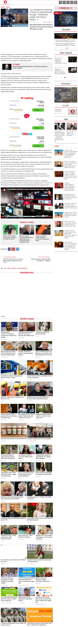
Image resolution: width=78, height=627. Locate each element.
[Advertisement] (27, 121)
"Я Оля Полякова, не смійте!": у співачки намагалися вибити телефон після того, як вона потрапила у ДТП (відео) (70, 175)
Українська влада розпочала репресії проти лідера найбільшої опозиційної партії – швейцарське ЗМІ (26, 239)
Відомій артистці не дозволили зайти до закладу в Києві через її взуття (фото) (70, 197)
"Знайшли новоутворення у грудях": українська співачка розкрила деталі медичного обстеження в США (69, 186)
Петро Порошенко (22, 268)
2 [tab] (71, 26)
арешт (9, 268)
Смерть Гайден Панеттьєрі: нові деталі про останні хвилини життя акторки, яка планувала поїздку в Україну (70, 245)
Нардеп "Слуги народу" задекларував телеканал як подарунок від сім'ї (10, 237)
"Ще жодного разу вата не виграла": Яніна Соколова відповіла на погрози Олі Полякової (70, 206)
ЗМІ (5, 268)
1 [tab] (60, 26)
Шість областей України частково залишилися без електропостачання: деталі (66, 41)
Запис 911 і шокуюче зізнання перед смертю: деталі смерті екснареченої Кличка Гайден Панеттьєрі (70, 164)
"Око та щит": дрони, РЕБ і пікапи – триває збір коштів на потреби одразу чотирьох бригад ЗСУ (61, 72)
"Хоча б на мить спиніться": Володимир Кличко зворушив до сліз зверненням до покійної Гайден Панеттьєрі (70, 153)
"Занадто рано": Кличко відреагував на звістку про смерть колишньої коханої (70, 215)
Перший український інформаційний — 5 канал (5, 2)
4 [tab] (69, 48)
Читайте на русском (48, 21)
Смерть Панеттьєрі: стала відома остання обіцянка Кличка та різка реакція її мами (70, 224)
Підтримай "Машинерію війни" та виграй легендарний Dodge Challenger (61, 61)
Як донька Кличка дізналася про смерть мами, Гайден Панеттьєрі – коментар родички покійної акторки (70, 234)
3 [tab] (67, 48)
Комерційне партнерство (58, 110)
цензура (13, 268)
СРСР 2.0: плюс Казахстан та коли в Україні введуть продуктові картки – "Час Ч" (13, 260)
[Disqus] (27, 296)
